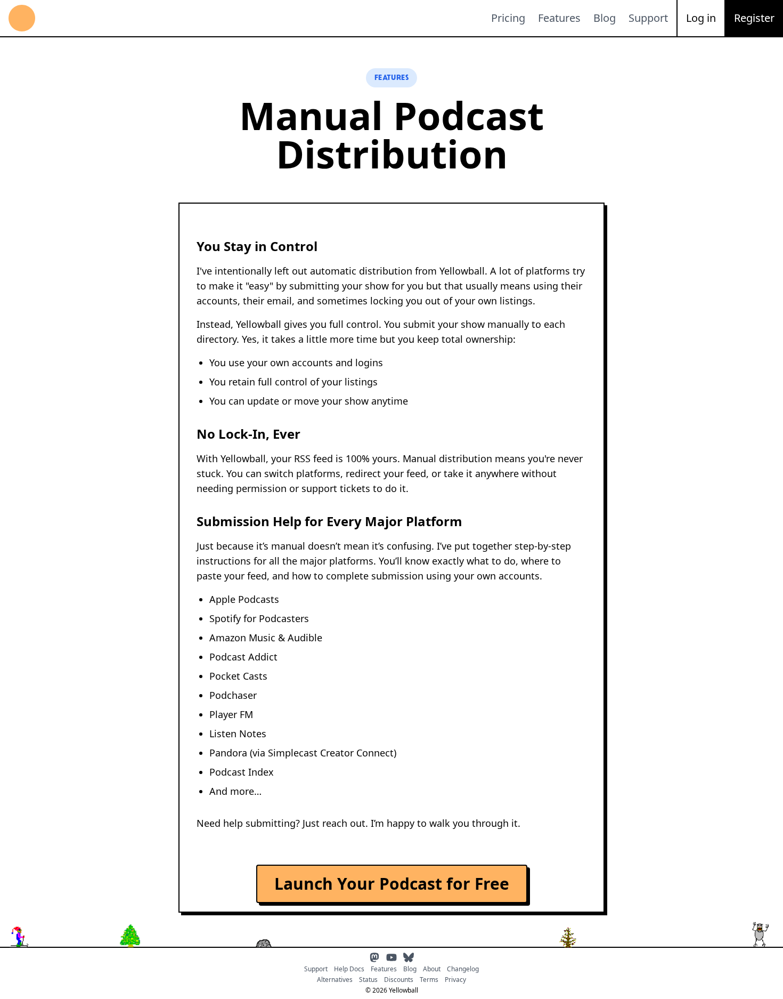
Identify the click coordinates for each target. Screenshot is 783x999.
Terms (429, 980)
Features (559, 18)
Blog (604, 18)
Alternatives (335, 980)
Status (368, 980)
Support (648, 18)
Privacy (455, 980)
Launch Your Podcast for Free (391, 884)
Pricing (508, 18)
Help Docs (349, 969)
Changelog (463, 969)
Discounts (398, 980)
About (432, 969)
